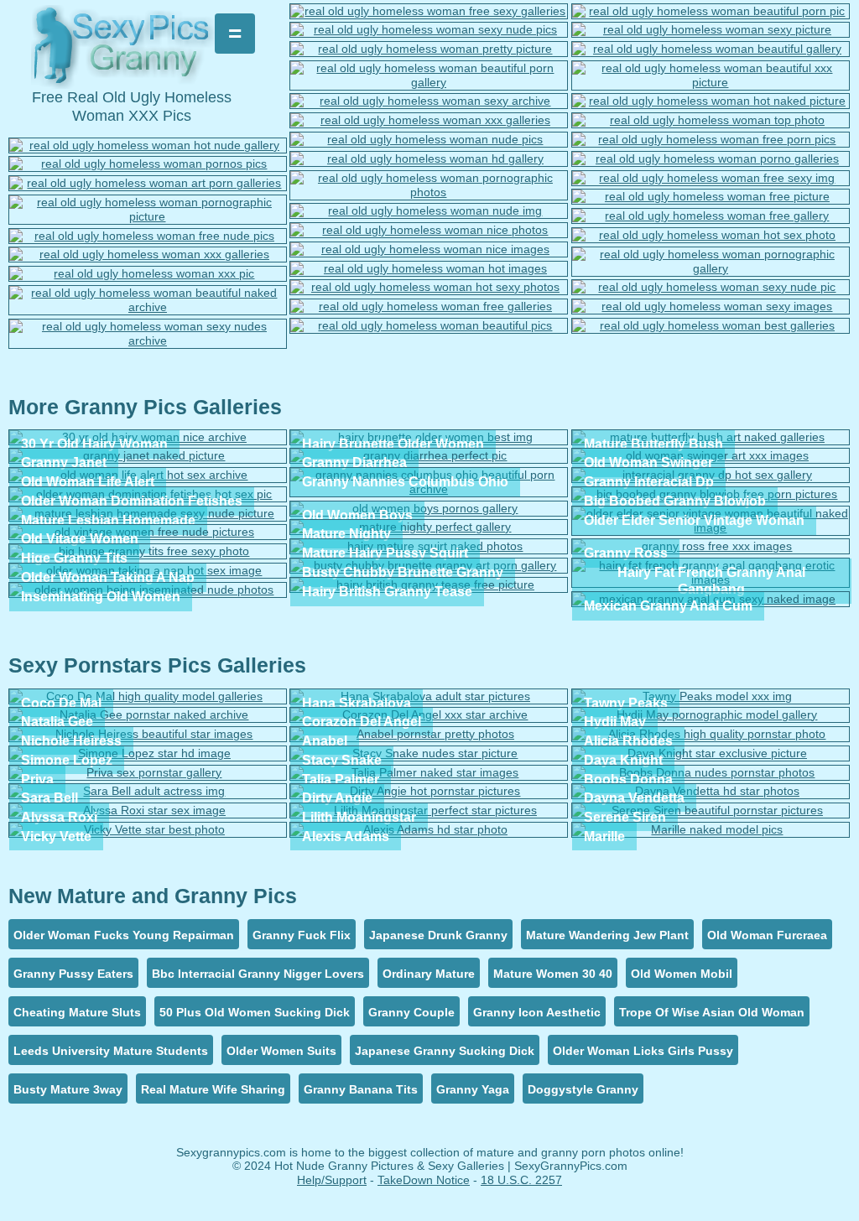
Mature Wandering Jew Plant (607, 935)
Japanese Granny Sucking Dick (444, 1050)
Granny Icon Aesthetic (537, 1012)
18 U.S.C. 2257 (521, 1180)
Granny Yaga (472, 1089)
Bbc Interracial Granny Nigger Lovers (258, 973)
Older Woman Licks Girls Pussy (643, 1050)
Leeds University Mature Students (110, 1050)
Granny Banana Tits (361, 1089)
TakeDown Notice (423, 1180)
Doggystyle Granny (583, 1089)
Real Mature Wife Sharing (213, 1089)
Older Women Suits (281, 1050)
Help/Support (332, 1180)
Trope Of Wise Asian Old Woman (711, 1012)
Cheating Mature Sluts (77, 1012)
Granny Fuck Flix (301, 935)
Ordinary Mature (429, 973)
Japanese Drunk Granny (438, 935)
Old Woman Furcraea (767, 935)
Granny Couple (411, 1012)
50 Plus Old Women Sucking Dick (254, 1012)
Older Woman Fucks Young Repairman (123, 935)
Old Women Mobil (681, 973)
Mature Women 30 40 (552, 973)
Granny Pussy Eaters (73, 973)
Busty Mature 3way (67, 1089)
